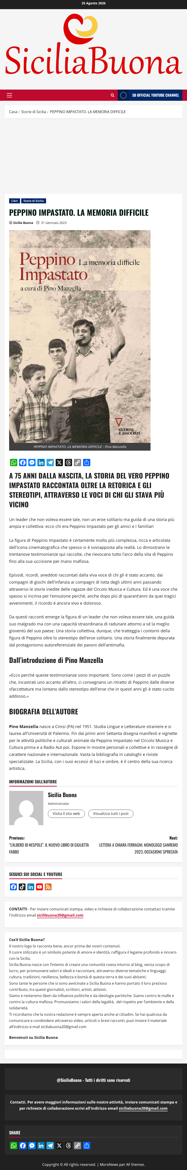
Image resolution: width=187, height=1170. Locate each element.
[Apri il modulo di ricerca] (112, 95)
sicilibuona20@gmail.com (60, 915)
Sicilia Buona (23, 223)
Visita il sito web (66, 813)
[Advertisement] (93, 155)
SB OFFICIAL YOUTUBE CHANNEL (155, 95)
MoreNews (109, 1164)
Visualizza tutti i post (111, 813)
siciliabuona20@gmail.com (143, 1108)
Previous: (49, 845)
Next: (138, 845)
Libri (14, 201)
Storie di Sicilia (33, 201)
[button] (9, 95)
